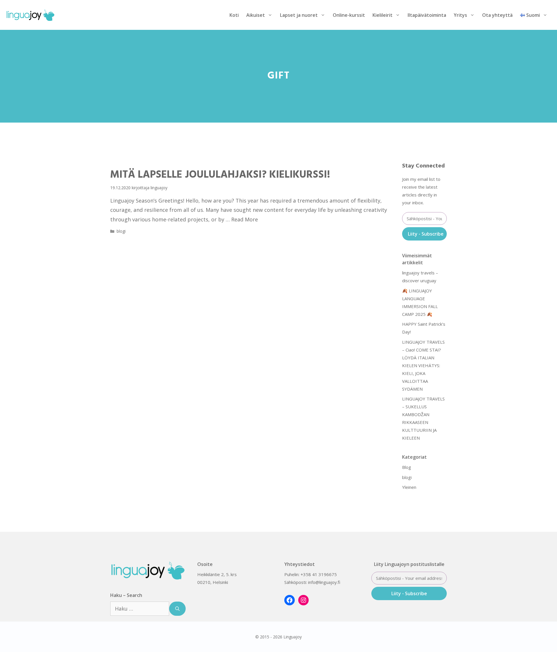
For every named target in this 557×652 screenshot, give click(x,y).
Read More (244, 219)
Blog (406, 467)
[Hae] (177, 609)
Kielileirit (382, 15)
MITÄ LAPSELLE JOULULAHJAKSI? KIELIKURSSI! (220, 175)
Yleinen (409, 487)
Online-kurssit (349, 15)
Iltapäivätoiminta (427, 15)
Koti (234, 15)
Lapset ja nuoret (299, 15)
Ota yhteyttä (497, 15)
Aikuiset (255, 15)
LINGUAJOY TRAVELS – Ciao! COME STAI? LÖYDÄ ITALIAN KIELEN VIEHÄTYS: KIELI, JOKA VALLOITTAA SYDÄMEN (423, 365)
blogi (121, 231)
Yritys (460, 15)
